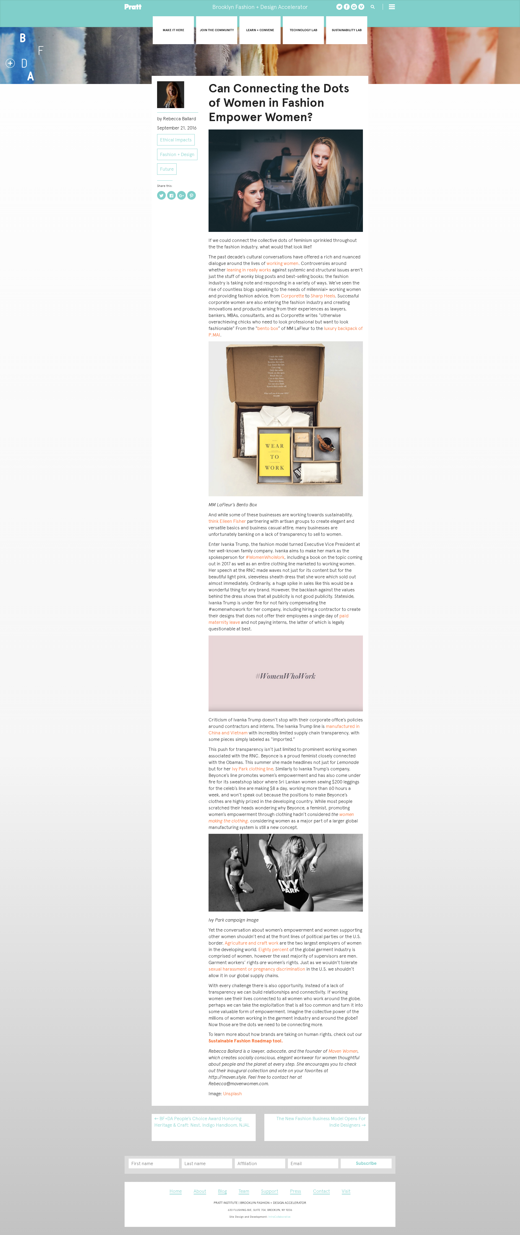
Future (167, 169)
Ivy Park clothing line (252, 769)
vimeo (361, 7)
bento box (267, 328)
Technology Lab (303, 30)
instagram (354, 7)
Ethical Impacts (176, 139)
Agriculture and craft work (251, 943)
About (200, 1191)
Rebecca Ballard (179, 118)
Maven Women (343, 1051)
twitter (339, 7)
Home (176, 1191)
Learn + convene (260, 30)
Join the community (217, 30)
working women (282, 263)
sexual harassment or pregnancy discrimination (257, 969)
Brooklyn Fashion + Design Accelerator (260, 7)
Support (269, 1191)
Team (244, 1191)
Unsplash (232, 1093)
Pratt (133, 7)
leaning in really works (249, 270)
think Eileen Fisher (227, 521)
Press (295, 1191)
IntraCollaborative (279, 1216)
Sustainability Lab (347, 30)
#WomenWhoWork (265, 557)
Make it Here (173, 30)
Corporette (292, 296)
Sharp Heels (323, 296)
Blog (222, 1191)
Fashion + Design (177, 154)
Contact (321, 1191)
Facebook (347, 7)
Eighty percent (273, 949)
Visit (346, 1191)
